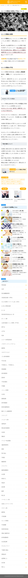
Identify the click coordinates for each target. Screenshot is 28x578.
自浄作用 (10, 183)
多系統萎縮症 (5, 537)
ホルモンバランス (16, 179)
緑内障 (3, 487)
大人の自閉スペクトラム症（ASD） (11, 301)
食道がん (4, 478)
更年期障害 (4, 373)
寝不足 (9, 181)
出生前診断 (4, 541)
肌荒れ (19, 181)
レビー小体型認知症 (7, 339)
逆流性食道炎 (5, 529)
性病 (3, 335)
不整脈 (3, 386)
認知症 (3, 377)
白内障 (3, 474)
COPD (3, 394)
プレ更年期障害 (6, 356)
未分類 (3, 562)
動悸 (3, 491)
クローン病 (4, 508)
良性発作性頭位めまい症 (8, 314)
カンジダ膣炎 (5, 177)
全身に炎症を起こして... (18, 230)
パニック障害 (5, 390)
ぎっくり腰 (4, 318)
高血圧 (3, 482)
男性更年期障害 (6, 428)
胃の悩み (4, 453)
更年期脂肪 (4, 402)
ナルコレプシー (6, 546)
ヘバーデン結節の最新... (18, 257)
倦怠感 (23, 179)
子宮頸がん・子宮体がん (8, 365)
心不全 (3, 331)
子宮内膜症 (4, 381)
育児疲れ (4, 183)
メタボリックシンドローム (8, 343)
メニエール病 (5, 419)
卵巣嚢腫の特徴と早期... (18, 264)
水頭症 (3, 432)
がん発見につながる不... (18, 250)
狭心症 (3, 495)
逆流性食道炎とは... (17, 217)
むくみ (3, 310)
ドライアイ (4, 466)
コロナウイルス (6, 352)
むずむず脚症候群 (6, 306)
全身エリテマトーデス (7, 503)
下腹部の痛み (5, 550)
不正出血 (4, 360)
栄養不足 (14, 181)
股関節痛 (4, 398)
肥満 (3, 449)
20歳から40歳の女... (17, 244)
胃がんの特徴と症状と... (18, 224)
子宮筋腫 (4, 516)
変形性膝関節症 (6, 407)
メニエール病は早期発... (18, 237)
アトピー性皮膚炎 (6, 440)
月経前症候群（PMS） (7, 297)
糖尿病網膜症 (5, 470)
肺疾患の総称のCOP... (17, 270)
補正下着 (4, 179)
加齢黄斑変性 (5, 444)
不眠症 (3, 457)
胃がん (3, 567)
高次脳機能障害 (6, 293)
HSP (3, 289)
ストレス (16, 183)
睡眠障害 (4, 461)
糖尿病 (3, 348)
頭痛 (9, 179)
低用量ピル (4, 558)
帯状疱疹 (4, 285)
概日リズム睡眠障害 (7, 411)
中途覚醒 (4, 524)
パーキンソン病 (6, 499)
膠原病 (3, 512)
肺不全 (3, 327)
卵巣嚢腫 (4, 369)
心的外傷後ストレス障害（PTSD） (11, 322)
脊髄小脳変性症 (6, 533)
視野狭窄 (4, 423)
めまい (21, 183)
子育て (4, 181)
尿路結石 (4, 554)
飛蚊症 (3, 436)
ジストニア (4, 415)
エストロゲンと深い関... (18, 210)
